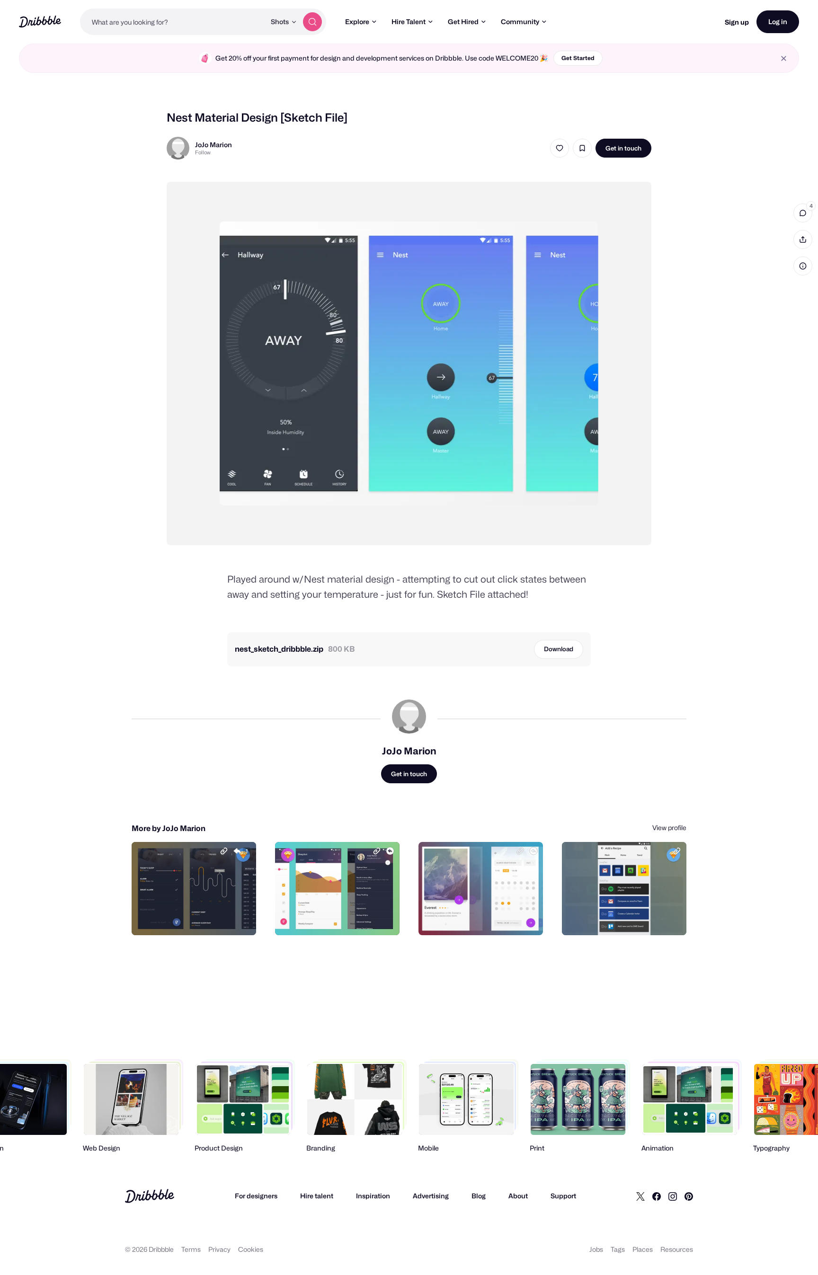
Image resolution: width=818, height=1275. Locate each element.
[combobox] (172, 22)
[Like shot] (559, 148)
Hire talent (316, 1196)
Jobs (596, 1249)
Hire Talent (408, 22)
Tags (618, 1249)
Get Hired (463, 22)
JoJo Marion (213, 145)
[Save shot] (582, 148)
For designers (256, 1196)
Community (520, 22)
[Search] (312, 21)
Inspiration (373, 1196)
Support (563, 1196)
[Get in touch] (201, 918)
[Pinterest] (689, 1196)
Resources (676, 1249)
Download (558, 649)
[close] (783, 58)
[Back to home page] (40, 21)
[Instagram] (672, 1196)
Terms (191, 1249)
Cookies (250, 1249)
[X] (640, 1196)
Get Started (578, 58)
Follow (203, 152)
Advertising (431, 1196)
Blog (478, 1196)
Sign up (737, 22)
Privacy (219, 1249)
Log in (777, 22)
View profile (669, 827)
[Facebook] (656, 1196)
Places (642, 1249)
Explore (357, 22)
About (518, 1196)
